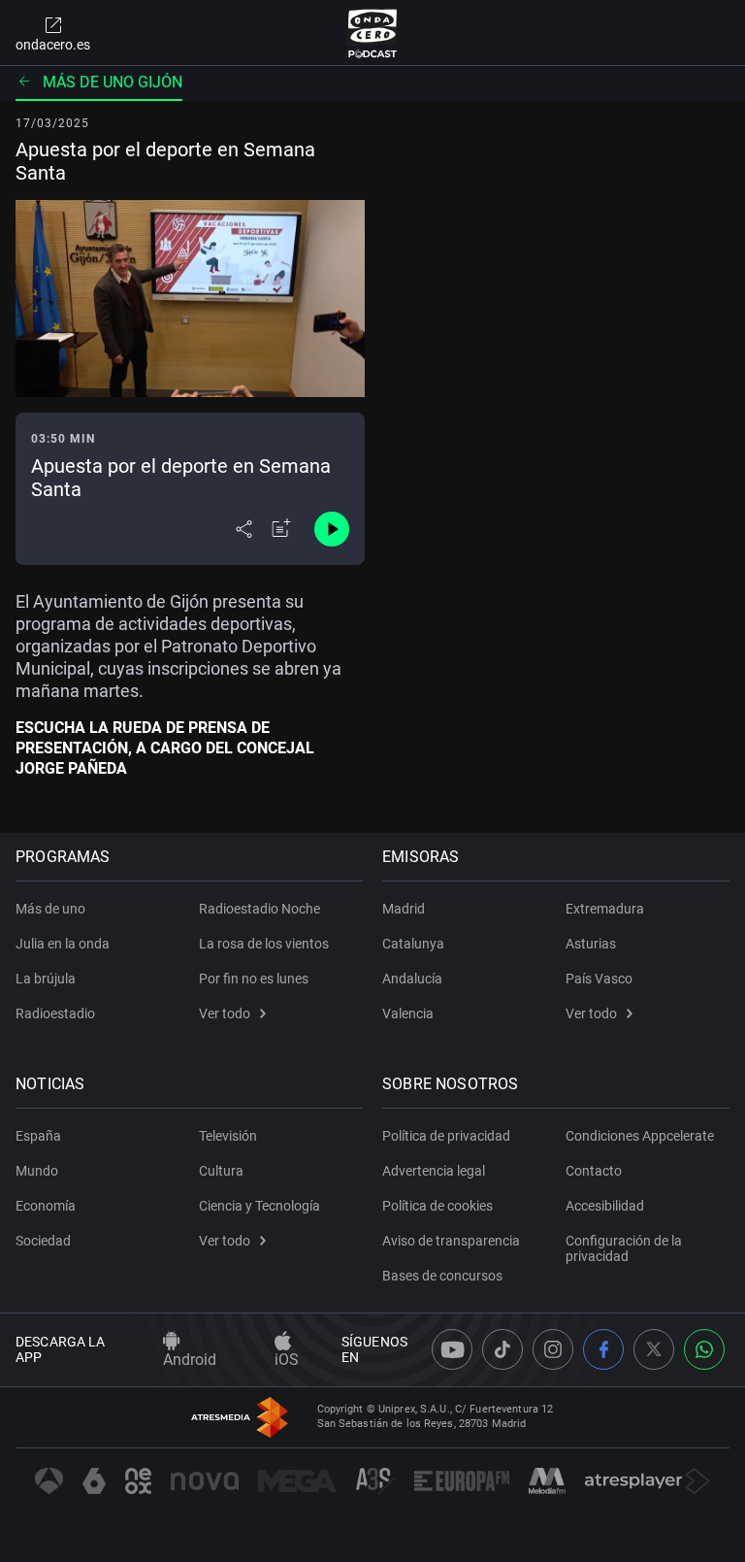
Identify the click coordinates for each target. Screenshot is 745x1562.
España (38, 1136)
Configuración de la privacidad (624, 1248)
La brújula (46, 978)
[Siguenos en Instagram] (553, 1349)
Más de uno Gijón (112, 82)
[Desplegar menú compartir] (244, 529)
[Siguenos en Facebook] (603, 1349)
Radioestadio (55, 1013)
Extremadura (605, 908)
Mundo (37, 1171)
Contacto (594, 1171)
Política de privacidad (446, 1136)
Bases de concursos (442, 1275)
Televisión (228, 1136)
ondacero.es (53, 44)
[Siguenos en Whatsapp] (704, 1349)
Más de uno (50, 908)
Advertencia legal (433, 1171)
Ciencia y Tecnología (259, 1205)
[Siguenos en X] (653, 1349)
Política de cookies (437, 1205)
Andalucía (412, 978)
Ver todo (224, 1013)
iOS (287, 1359)
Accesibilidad (605, 1205)
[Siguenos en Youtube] (452, 1349)
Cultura (221, 1171)
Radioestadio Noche (259, 908)
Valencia (408, 1013)
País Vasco (599, 978)
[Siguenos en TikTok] (502, 1349)
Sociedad (43, 1240)
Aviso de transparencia (451, 1240)
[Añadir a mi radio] (281, 529)
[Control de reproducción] (331, 529)
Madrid (403, 908)
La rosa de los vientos (264, 943)
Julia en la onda (63, 943)
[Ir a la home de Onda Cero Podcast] (372, 33)
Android (189, 1359)
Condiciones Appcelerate (640, 1136)
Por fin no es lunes (253, 978)
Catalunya (413, 943)
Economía (46, 1205)
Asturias (591, 943)
